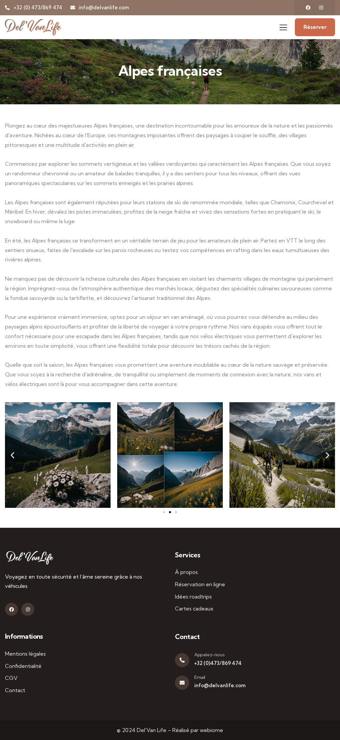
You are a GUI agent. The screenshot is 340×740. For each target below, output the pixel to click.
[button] (12, 455)
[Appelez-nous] (182, 660)
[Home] (30, 558)
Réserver (314, 27)
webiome (211, 730)
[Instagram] (321, 7)
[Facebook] (308, 7)
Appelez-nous (209, 655)
